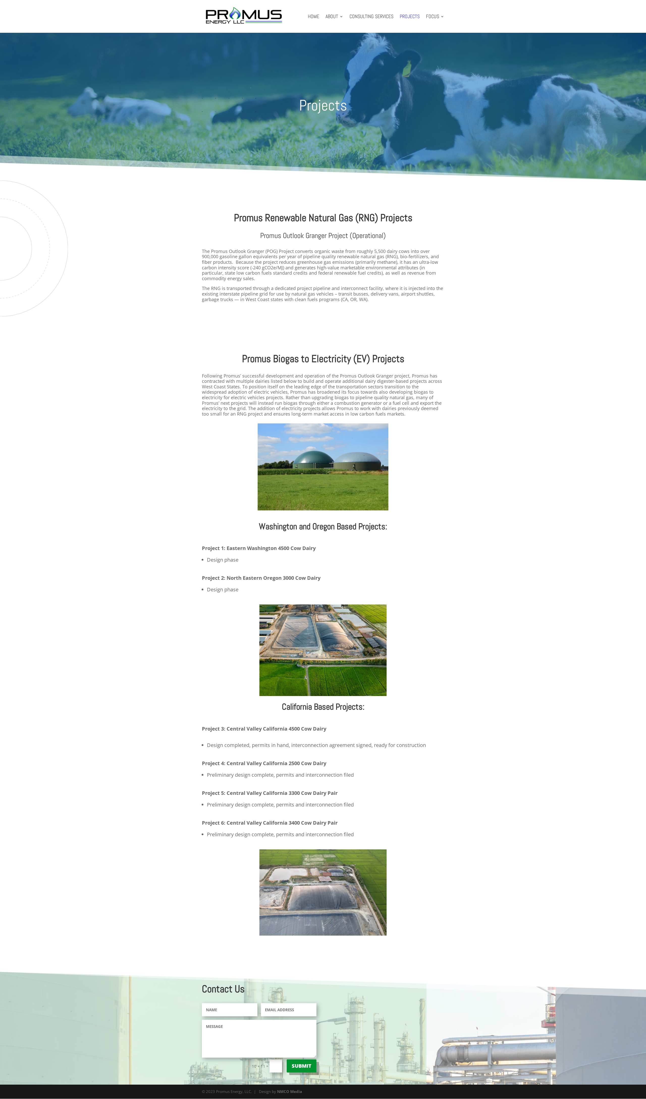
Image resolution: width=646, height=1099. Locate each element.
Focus (432, 17)
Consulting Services (371, 17)
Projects (410, 17)
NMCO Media (289, 1091)
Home (313, 17)
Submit (301, 1065)
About (332, 17)
